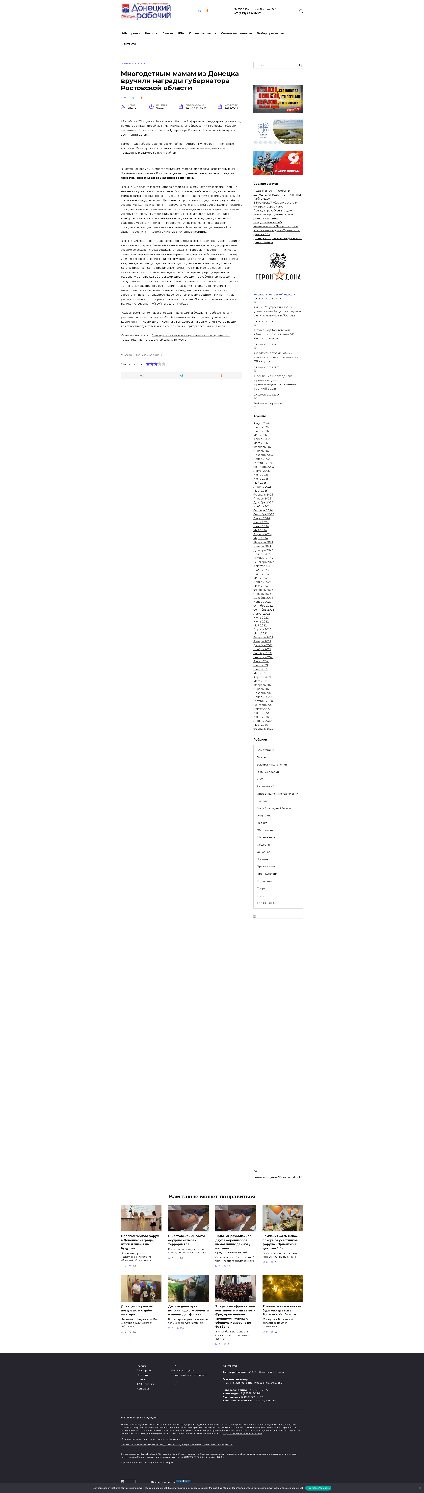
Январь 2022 (262, 641)
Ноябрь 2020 (262, 697)
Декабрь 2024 (263, 502)
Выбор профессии (270, 33)
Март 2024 (260, 538)
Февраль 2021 (263, 685)
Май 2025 (260, 482)
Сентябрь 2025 (263, 466)
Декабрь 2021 (262, 645)
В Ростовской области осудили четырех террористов (186, 1240)
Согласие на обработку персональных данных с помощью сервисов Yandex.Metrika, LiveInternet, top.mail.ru (177, 1444)
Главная (141, 1366)
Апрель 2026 (262, 439)
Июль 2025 (260, 474)
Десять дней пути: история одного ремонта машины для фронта (188, 1310)
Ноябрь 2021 (262, 649)
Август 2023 (261, 566)
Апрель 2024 (262, 534)
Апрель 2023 (262, 581)
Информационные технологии (277, 793)
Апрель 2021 (262, 677)
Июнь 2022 (261, 621)
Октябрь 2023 (263, 558)
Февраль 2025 (263, 494)
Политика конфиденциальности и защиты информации (150, 1439)
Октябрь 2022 (263, 605)
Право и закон (266, 866)
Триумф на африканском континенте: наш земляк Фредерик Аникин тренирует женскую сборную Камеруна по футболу (235, 1316)
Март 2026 (260, 443)
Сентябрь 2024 (263, 514)
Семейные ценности (236, 33)
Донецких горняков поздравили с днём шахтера (137, 1310)
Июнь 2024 (261, 526)
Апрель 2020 (262, 720)
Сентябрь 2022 (263, 609)
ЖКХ (260, 779)
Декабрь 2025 (263, 454)
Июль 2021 (260, 665)
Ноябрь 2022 (262, 601)
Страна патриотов (202, 33)
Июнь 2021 (260, 669)
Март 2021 (260, 681)
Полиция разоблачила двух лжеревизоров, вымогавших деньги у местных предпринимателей (233, 1244)
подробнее (160, 1488)
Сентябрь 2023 (263, 562)
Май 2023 (260, 578)
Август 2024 (261, 518)
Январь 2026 (262, 451)
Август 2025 (261, 470)
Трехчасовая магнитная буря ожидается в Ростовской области (282, 1310)
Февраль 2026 (263, 447)
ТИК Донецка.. (266, 902)
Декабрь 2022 (263, 597)
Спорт (261, 888)
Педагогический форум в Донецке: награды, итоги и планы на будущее (277, 194)
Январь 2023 (262, 593)
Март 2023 (260, 585)
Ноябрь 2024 (262, 506)
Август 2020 (261, 708)
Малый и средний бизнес (274, 808)
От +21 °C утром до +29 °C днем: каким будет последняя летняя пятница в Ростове (277, 311)
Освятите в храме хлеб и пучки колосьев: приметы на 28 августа (276, 357)
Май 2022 (260, 625)
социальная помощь (150, 354)
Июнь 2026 (261, 431)
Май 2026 (260, 435)
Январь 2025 (262, 498)
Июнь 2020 (261, 716)
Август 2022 (261, 613)
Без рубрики (265, 749)
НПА (181, 33)
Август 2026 (261, 423)
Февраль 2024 (263, 542)
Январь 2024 (262, 546)
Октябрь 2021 (262, 653)
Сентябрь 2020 (263, 704)
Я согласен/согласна (318, 1488)
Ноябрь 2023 (262, 554)
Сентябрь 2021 (263, 657)
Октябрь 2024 (263, 510)
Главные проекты (268, 771)
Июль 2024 (261, 522)
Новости (151, 33)
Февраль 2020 (263, 728)
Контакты (129, 43)
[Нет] (420, 1488)
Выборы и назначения (272, 764)
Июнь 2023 (261, 574)
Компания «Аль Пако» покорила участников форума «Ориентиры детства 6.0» (276, 230)
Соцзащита (264, 881)
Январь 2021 (262, 689)
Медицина (264, 815)
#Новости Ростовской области (274, 294)
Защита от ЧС (265, 786)
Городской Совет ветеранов (189, 1375)
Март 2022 (260, 633)
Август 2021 (261, 661)
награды (128, 354)
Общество (264, 844)
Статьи (167, 33)
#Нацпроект (131, 33)
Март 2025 (260, 490)
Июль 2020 (261, 712)
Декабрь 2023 (263, 550)
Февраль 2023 (263, 589)
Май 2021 (259, 673)
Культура (262, 801)
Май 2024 (260, 530)
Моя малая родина (182, 1370)
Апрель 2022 (262, 629)
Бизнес (262, 757)
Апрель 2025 (262, 486)
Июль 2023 (261, 570)
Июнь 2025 (261, 478)
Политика (263, 859)
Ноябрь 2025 (262, 458)
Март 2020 (260, 724)
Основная (263, 851)
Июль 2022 (261, 617)
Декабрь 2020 (263, 693)
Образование (266, 830)
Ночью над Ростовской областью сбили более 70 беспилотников (274, 334)
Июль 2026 (260, 427)
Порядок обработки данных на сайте (242, 1433)
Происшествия (267, 873)
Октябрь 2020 (263, 701)
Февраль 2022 (263, 637)
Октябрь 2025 (263, 462)
